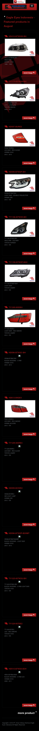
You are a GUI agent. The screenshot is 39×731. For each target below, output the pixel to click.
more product (26, 713)
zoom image (28, 73)
